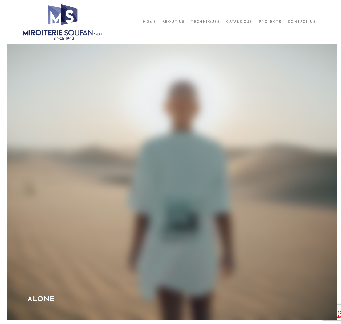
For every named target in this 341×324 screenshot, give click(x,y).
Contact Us (302, 22)
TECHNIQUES (205, 22)
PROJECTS (270, 22)
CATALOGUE (239, 22)
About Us (174, 22)
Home (149, 22)
